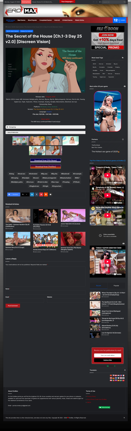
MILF (77, 178)
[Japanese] (121, 378)
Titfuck (77, 182)
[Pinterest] (41, 194)
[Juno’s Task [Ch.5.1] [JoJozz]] (73, 215)
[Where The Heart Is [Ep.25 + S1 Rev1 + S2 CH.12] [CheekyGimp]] (95, 296)
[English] (121, 376)
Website (49, 297)
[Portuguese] (113, 381)
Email (8, 297)
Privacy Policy (91, 396)
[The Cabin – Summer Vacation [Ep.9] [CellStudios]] (18, 216)
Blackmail (65, 174)
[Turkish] (123, 381)
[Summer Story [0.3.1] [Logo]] (18, 238)
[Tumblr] (37, 194)
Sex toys (55, 182)
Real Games (21, 20)
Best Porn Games (97, 147)
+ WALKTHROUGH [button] (12, 132)
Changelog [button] (12, 127)
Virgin (46, 186)
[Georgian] (111, 378)
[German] (113, 378)
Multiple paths (17, 182)
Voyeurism (57, 186)
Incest (36, 178)
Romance (117, 73)
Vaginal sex (34, 186)
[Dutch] (118, 376)
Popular (116, 286)
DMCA (89, 402)
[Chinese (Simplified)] (111, 376)
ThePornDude (96, 145)
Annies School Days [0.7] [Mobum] (44, 249)
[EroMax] (65, 10)
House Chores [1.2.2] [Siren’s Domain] (43, 2)
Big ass (44, 174)
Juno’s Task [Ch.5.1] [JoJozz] (70, 224)
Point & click (42, 182)
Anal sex (22, 174)
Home (9, 27)
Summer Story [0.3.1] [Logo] (15, 247)
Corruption (102, 67)
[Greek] (116, 378)
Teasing (66, 182)
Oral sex (30, 182)
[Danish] (116, 376)
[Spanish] (118, 381)
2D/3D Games (10, 20)
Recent (98, 286)
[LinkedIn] (32, 194)
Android (57, 20)
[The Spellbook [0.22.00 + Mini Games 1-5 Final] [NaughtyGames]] (95, 305)
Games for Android (26, 31)
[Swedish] (121, 381)
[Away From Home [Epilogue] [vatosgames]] (95, 313)
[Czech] (113, 376)
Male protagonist (49, 178)
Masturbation (66, 178)
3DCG (94, 64)
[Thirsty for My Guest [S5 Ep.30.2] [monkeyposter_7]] (95, 320)
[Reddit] (46, 194)
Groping (15, 178)
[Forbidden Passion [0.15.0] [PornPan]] (45, 216)
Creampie (77, 174)
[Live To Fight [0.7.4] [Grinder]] (95, 335)
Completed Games (46, 20)
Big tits (54, 174)
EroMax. (71, 418)
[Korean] (123, 378)
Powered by (103, 366)
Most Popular (32, 20)
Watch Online (79, 20)
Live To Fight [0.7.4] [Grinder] (111, 333)
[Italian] (118, 378)
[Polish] (111, 381)
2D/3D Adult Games (17, 27)
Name (8, 289)
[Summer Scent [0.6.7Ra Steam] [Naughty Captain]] (73, 239)
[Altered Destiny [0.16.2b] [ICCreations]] (95, 328)
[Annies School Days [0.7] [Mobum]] (45, 240)
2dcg (12, 174)
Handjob (26, 178)
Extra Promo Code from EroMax (97, 399)
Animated (33, 174)
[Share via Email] (50, 194)
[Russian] (116, 381)
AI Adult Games (67, 20)
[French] (123, 376)
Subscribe (107, 360)
